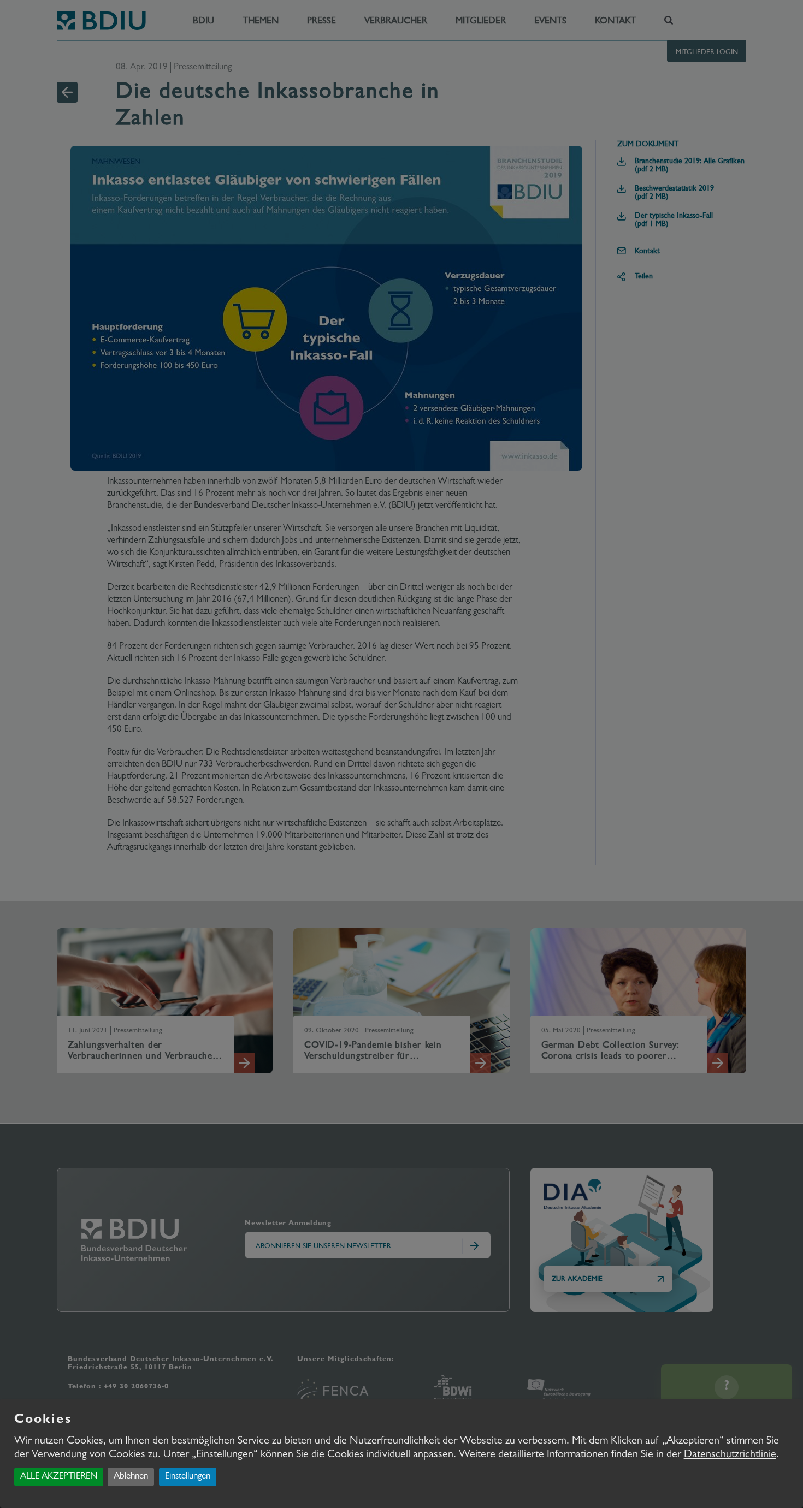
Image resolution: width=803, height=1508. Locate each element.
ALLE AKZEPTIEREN (58, 1476)
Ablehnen (131, 1476)
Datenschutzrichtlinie (730, 1455)
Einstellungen (187, 1476)
